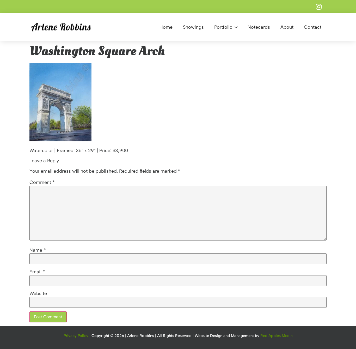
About (286, 27)
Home (166, 27)
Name (37, 250)
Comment (42, 182)
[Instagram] (318, 6)
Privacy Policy (76, 335)
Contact (312, 27)
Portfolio (223, 27)
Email (37, 271)
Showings (193, 27)
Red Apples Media (276, 335)
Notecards (259, 27)
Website (38, 293)
